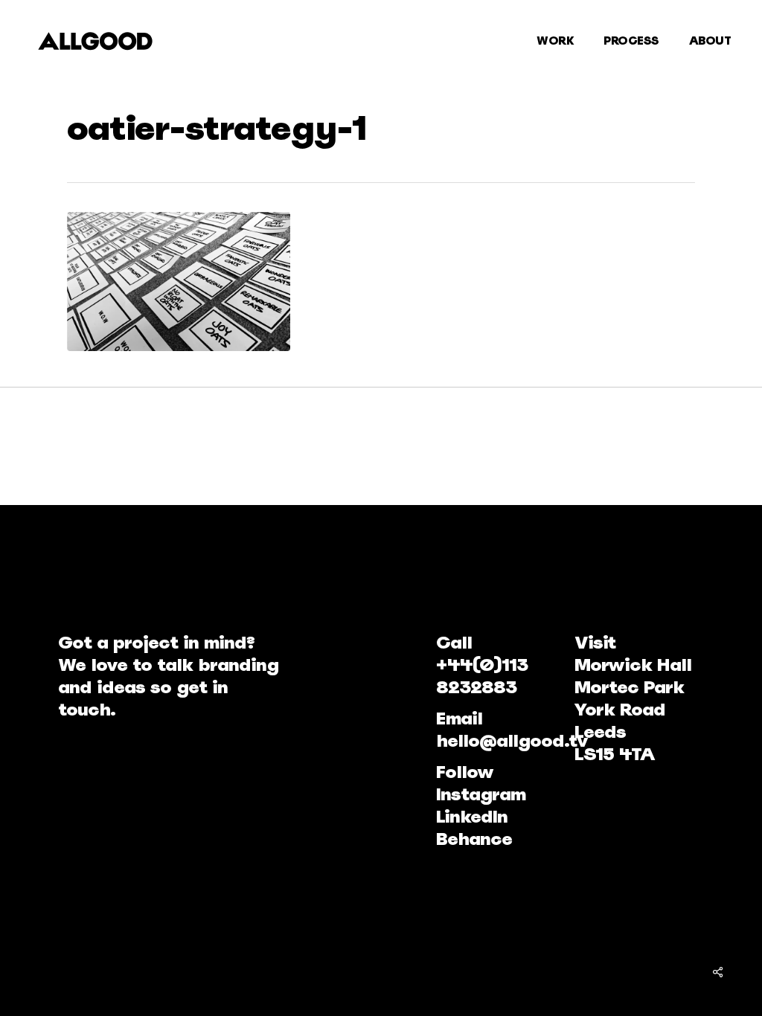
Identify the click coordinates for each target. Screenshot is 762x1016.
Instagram (480, 794)
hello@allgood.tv (512, 740)
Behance (474, 838)
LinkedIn (472, 816)
